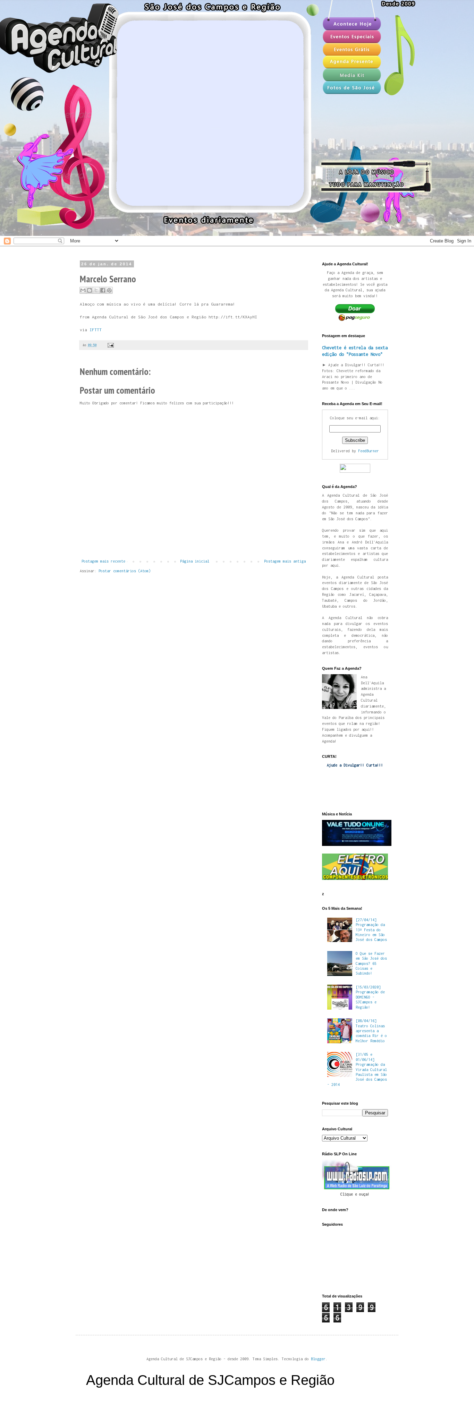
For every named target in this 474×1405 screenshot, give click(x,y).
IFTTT (96, 329)
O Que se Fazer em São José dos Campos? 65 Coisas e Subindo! (371, 963)
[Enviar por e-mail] (82, 290)
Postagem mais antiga (285, 561)
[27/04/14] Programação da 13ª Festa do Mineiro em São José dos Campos (371, 930)
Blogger (318, 1359)
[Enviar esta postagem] (110, 345)
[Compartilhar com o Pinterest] (109, 290)
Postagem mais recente (103, 561)
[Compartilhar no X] (96, 290)
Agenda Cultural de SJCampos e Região (210, 1380)
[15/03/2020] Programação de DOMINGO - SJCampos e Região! (370, 997)
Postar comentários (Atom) (125, 571)
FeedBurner (368, 451)
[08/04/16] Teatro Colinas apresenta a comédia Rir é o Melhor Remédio (371, 1031)
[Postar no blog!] (89, 290)
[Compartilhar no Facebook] (102, 290)
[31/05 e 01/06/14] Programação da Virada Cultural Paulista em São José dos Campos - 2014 (357, 1069)
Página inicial (194, 561)
